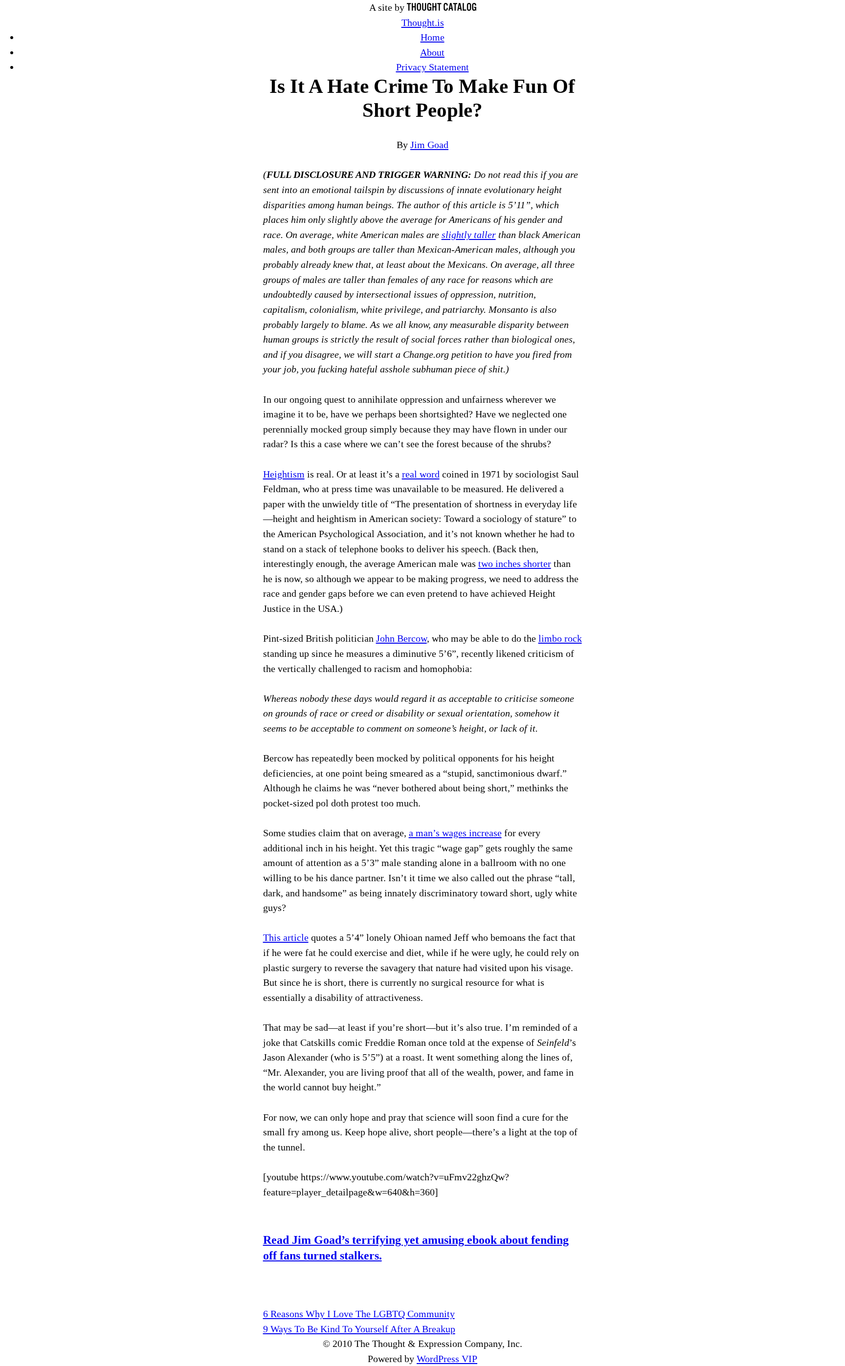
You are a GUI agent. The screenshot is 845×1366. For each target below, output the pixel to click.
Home (433, 37)
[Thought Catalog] (441, 7)
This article (286, 937)
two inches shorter (514, 563)
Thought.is (422, 22)
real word (421, 474)
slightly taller (469, 234)
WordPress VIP (447, 1358)
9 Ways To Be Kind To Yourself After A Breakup (359, 1328)
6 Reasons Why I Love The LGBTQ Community (359, 1313)
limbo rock (560, 638)
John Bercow (401, 638)
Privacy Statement (432, 67)
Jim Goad (429, 144)
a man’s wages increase (455, 832)
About (432, 52)
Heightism (284, 474)
